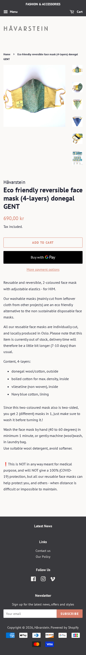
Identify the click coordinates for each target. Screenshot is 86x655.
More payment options (43, 269)
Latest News (43, 526)
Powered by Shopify (65, 627)
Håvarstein (41, 627)
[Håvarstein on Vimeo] (52, 580)
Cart (79, 12)
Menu (13, 12)
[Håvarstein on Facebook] (33, 580)
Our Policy (43, 557)
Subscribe (70, 614)
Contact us (43, 551)
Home (6, 54)
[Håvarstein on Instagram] (43, 580)
